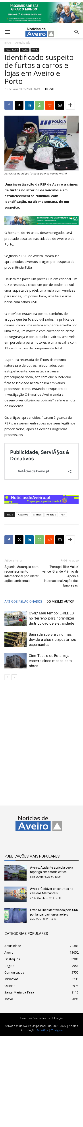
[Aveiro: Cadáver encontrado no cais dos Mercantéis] (15, 894)
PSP (63, 514)
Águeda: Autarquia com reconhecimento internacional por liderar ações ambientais (21, 574)
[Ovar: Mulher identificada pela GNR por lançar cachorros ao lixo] (15, 915)
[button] (77, 32)
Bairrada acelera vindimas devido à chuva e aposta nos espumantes (52, 639)
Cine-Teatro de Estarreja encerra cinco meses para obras (50, 660)
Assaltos (23, 514)
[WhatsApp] (39, 105)
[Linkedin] (29, 105)
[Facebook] (8, 105)
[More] (70, 105)
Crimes (37, 514)
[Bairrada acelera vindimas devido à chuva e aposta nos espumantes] (15, 639)
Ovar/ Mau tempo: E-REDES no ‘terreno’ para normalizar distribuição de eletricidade (51, 618)
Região (24, 49)
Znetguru (57, 1030)
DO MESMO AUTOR (60, 602)
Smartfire (42, 1030)
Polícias (51, 514)
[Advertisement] (41, 1079)
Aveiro (35, 49)
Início (7, 43)
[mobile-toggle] (7, 32)
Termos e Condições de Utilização (41, 1018)
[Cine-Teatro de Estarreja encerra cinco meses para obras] (15, 660)
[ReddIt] (49, 105)
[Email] (59, 105)
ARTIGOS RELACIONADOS (23, 602)
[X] (19, 105)
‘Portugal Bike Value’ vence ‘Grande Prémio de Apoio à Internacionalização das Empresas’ (60, 576)
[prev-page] (7, 677)
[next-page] (14, 677)
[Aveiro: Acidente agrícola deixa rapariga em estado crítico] (15, 873)
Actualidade (22, 43)
